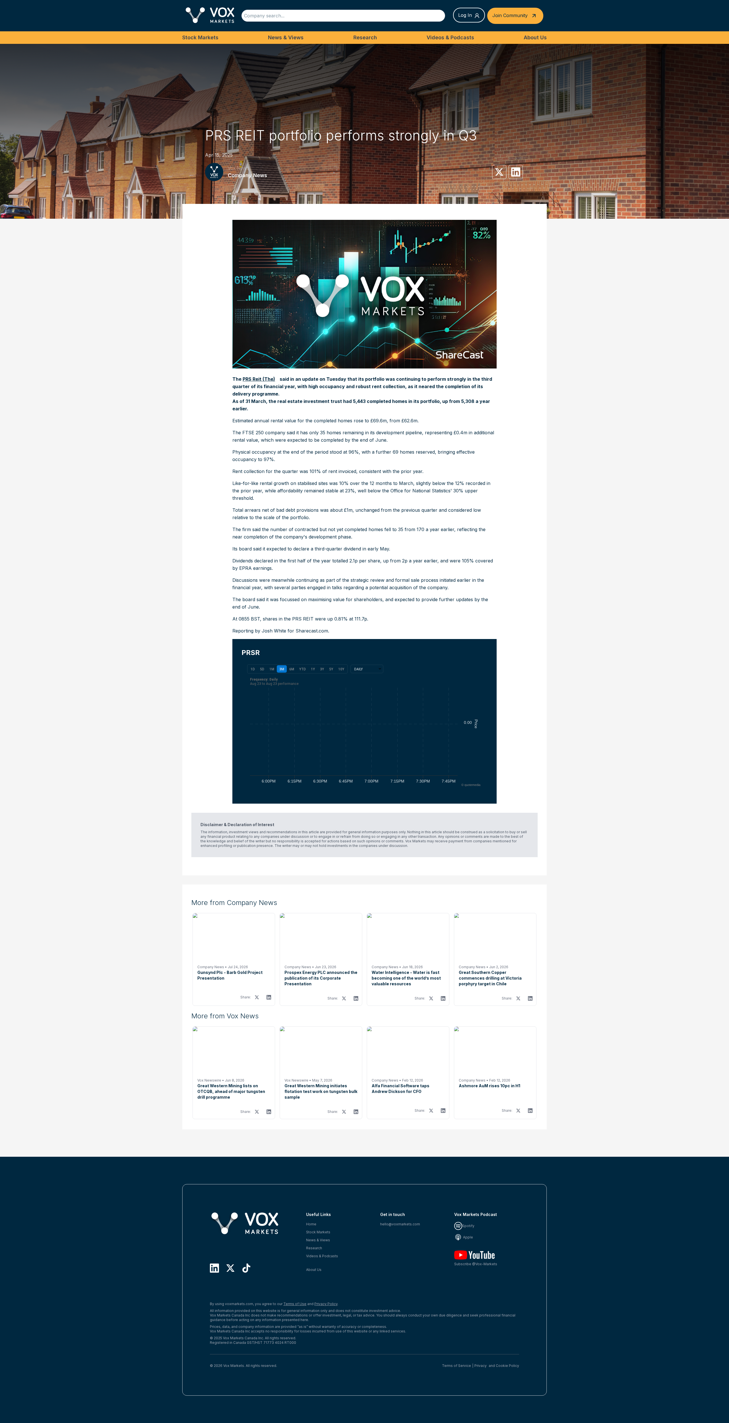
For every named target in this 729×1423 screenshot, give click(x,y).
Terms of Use (294, 1304)
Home (311, 1224)
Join (510, 15)
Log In (465, 15)
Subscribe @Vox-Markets (475, 1264)
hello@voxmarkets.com (400, 1224)
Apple (467, 1237)
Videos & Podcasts (450, 37)
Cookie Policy (507, 1365)
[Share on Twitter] (499, 172)
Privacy (480, 1365)
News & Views (286, 37)
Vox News (238, 168)
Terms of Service (456, 1365)
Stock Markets (200, 37)
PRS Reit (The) (259, 379)
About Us (535, 37)
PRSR (250, 652)
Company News (247, 175)
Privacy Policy (325, 1304)
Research (365, 37)
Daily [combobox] (358, 669)
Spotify (468, 1226)
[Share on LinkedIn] (516, 172)
